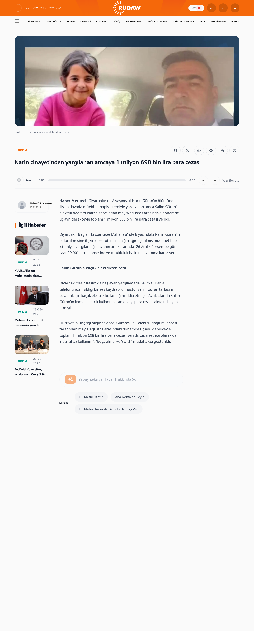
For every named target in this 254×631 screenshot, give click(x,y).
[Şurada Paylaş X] (187, 151)
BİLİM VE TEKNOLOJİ (184, 21)
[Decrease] (203, 180)
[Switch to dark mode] (223, 8)
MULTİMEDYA (218, 21)
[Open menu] (17, 21)
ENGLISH (43, 8)
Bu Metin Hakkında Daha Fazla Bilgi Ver (108, 409)
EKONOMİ (85, 21)
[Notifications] (235, 8)
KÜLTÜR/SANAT (134, 21)
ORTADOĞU (52, 21)
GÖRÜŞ (116, 21)
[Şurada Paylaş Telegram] (211, 151)
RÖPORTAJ (101, 21)
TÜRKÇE (35, 8)
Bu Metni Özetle (91, 397)
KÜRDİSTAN (34, 21)
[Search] (211, 8)
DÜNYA (71, 21)
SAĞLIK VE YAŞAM (158, 21)
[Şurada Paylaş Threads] (223, 151)
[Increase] (215, 180)
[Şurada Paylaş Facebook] (176, 151)
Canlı (194, 7)
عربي (28, 8)
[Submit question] (70, 379)
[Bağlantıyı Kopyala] (234, 151)
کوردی (58, 8)
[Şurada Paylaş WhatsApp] (199, 151)
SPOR (203, 21)
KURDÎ (51, 8)
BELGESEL (236, 21)
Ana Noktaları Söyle (129, 397)
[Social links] (18, 8)
